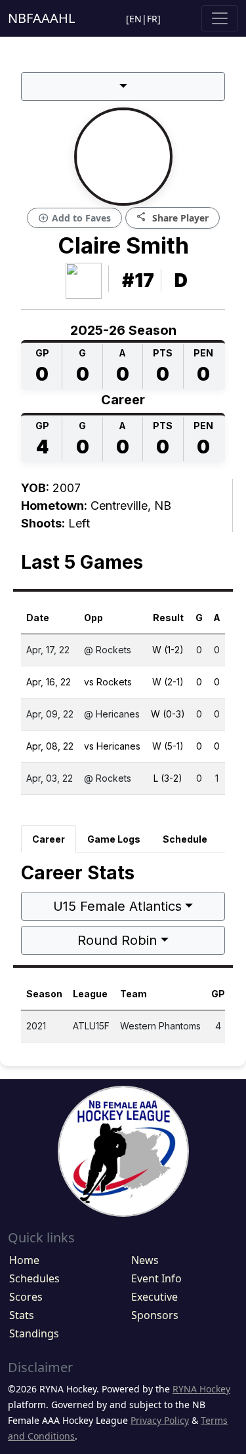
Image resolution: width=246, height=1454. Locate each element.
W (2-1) (168, 681)
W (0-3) (168, 713)
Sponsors (154, 1315)
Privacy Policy (160, 1420)
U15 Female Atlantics (117, 906)
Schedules (34, 1278)
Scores (26, 1297)
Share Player (172, 217)
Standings (34, 1333)
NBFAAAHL (41, 18)
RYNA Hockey (201, 1389)
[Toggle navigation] (219, 18)
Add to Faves (74, 218)
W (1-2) (168, 649)
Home (24, 1260)
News (145, 1260)
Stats (21, 1315)
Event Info (156, 1278)
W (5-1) (168, 746)
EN (135, 18)
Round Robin (117, 940)
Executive (154, 1297)
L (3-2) (168, 778)
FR (152, 18)
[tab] (48, 838)
